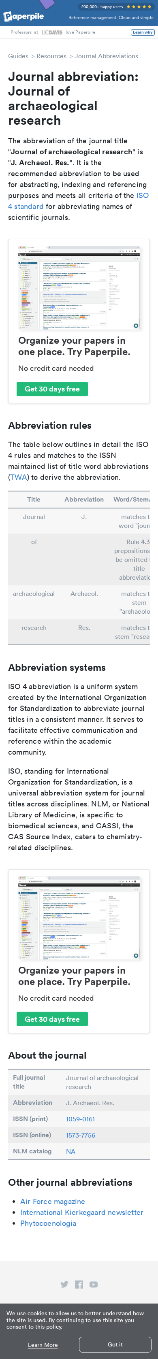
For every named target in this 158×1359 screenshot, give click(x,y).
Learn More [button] (43, 1345)
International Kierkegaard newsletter (81, 1212)
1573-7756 (80, 1135)
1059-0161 (80, 1119)
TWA (18, 477)
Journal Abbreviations (106, 56)
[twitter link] (64, 1286)
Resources (51, 56)
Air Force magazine (52, 1201)
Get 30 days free (52, 388)
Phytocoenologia (48, 1223)
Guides (18, 56)
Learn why (143, 32)
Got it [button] (115, 1344)
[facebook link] (79, 1286)
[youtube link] (93, 1286)
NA (70, 1151)
